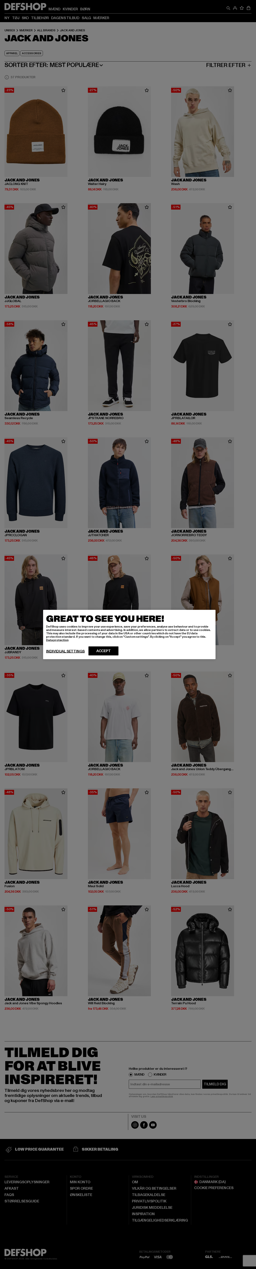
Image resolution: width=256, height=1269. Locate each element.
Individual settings (65, 651)
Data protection (57, 640)
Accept (103, 651)
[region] (129, 634)
